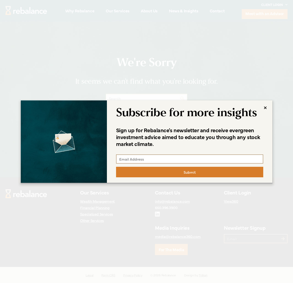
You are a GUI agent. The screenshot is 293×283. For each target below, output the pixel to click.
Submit (190, 172)
